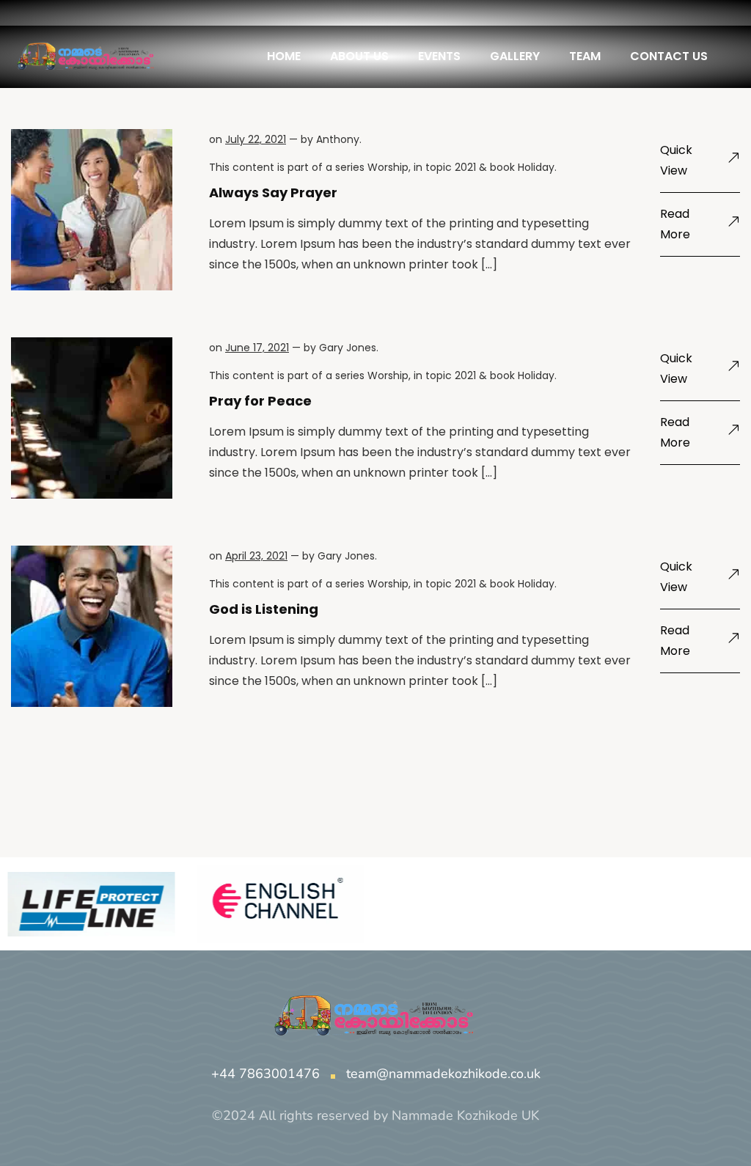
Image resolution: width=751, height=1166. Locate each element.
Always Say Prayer (273, 192)
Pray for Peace (260, 401)
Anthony (337, 139)
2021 (465, 167)
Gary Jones (347, 347)
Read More (675, 224)
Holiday (536, 167)
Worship (388, 167)
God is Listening (263, 609)
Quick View (676, 160)
